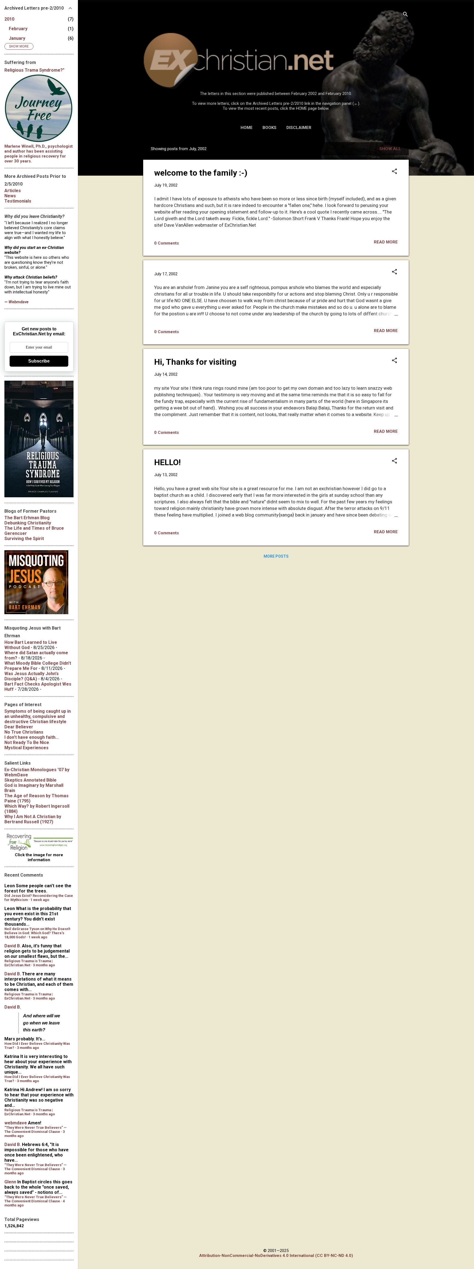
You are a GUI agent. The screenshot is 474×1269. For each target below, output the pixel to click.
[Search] (405, 15)
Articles (12, 190)
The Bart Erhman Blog (27, 517)
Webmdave (19, 301)
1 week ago (39, 900)
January (17, 38)
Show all (390, 148)
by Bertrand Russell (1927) (32, 819)
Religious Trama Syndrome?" (34, 70)
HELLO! (167, 462)
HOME (247, 127)
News (10, 195)
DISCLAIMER (298, 127)
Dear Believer (18, 726)
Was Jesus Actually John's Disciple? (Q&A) (31, 676)
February (18, 28)
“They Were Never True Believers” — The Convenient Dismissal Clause (35, 1129)
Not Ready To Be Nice (26, 742)
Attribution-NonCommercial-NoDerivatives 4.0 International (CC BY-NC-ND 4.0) (276, 1255)
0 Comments (166, 243)
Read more (386, 242)
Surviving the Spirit (24, 538)
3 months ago (44, 965)
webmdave (15, 1122)
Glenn (10, 1181)
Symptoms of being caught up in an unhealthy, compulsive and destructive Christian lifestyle (37, 716)
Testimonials (17, 201)
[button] (394, 172)
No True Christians (23, 732)
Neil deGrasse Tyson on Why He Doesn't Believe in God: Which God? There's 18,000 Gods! (37, 933)
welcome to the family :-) (200, 173)
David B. (12, 945)
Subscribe (39, 361)
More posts (276, 556)
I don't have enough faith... (31, 737)
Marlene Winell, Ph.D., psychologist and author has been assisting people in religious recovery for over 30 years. (38, 154)
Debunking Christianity (27, 523)
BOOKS (269, 127)
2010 (9, 19)
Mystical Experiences (26, 747)
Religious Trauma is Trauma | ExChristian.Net (28, 963)
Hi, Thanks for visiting (195, 362)
